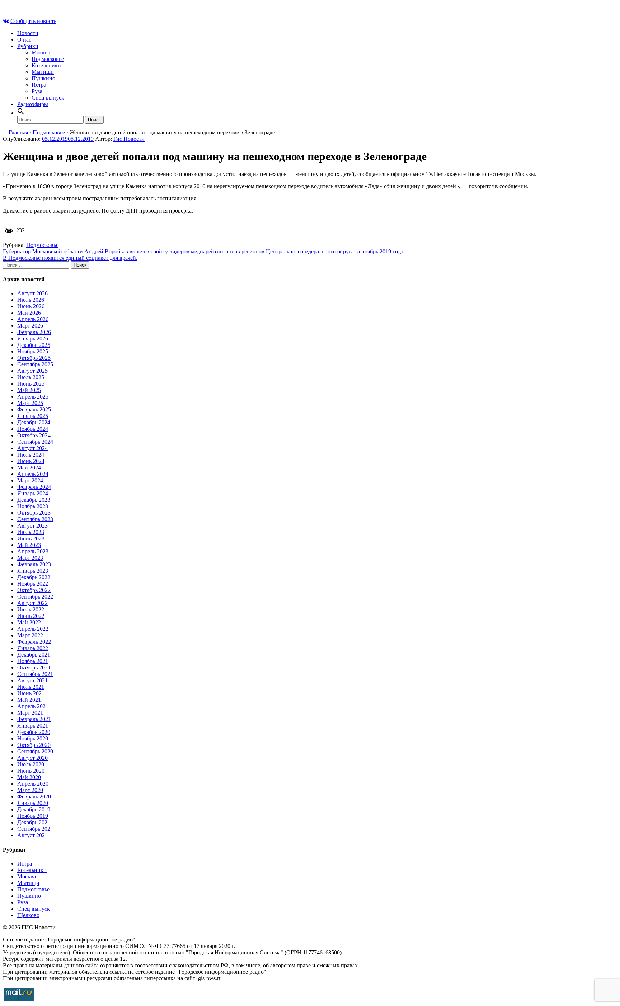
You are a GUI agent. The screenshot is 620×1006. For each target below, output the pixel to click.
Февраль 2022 (34, 642)
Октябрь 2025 (34, 358)
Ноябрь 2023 (32, 506)
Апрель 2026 (32, 319)
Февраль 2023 (34, 564)
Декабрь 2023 (33, 500)
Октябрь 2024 (34, 435)
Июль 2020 (30, 764)
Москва (41, 52)
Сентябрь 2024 (35, 442)
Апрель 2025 (32, 397)
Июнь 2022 (30, 616)
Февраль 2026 (34, 332)
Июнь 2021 (30, 693)
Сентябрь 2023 (35, 519)
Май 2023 (29, 545)
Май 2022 (29, 622)
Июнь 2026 (30, 306)
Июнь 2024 (30, 461)
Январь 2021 (32, 726)
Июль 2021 (30, 687)
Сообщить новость (33, 21)
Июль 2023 (30, 532)
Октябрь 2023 (34, 513)
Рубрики (27, 46)
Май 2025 (29, 390)
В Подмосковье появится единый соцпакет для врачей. (70, 258)
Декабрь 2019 (33, 809)
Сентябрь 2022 (35, 596)
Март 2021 (30, 713)
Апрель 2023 (32, 551)
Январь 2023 (32, 571)
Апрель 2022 (32, 629)
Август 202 (31, 835)
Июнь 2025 (30, 384)
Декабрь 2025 (33, 345)
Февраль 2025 (34, 409)
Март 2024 (30, 480)
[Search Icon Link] (20, 113)
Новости (27, 33)
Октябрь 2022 (34, 590)
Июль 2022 (30, 609)
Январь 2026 (32, 338)
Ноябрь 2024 (32, 429)
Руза (37, 91)
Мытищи (43, 72)
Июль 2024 (30, 455)
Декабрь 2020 (33, 732)
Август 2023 (32, 526)
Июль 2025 (30, 377)
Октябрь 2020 (34, 745)
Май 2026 (29, 313)
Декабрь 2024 (33, 422)
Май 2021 (29, 700)
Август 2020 (32, 758)
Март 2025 (30, 403)
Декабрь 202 (32, 822)
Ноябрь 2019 (32, 816)
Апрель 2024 (32, 474)
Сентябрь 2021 (35, 674)
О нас (24, 40)
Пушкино (43, 78)
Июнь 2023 (30, 538)
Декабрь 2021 (33, 655)
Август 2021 (32, 680)
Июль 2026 (30, 300)
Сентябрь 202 (33, 829)
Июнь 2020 (30, 771)
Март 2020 (30, 790)
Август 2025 (32, 371)
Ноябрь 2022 (32, 584)
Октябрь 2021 (34, 667)
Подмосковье (48, 59)
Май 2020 (29, 777)
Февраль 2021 (34, 719)
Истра (39, 85)
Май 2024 (29, 467)
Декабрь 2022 (33, 577)
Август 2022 (32, 603)
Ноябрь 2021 (32, 661)
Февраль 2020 (34, 796)
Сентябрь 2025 (35, 364)
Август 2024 (32, 448)
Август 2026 (32, 293)
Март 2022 (30, 635)
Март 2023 (30, 558)
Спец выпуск (48, 98)
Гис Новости (129, 139)
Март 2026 (30, 326)
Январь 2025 (32, 416)
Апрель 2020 (32, 784)
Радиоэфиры (32, 104)
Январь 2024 (32, 493)
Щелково (28, 915)
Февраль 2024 (34, 487)
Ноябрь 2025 (32, 351)
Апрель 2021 (32, 706)
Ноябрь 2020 (32, 738)
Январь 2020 (32, 803)
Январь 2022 (32, 648)
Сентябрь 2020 (35, 751)
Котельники (46, 65)
